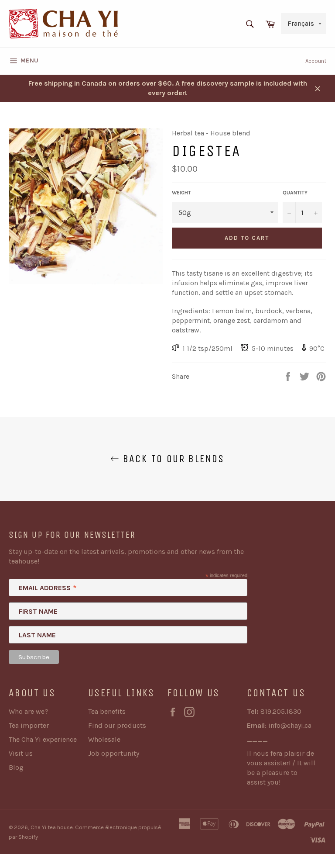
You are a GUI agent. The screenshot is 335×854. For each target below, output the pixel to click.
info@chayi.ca (289, 725)
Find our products (117, 725)
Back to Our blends (172, 459)
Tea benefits (107, 711)
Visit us (21, 753)
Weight (181, 193)
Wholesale (104, 739)
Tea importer (29, 725)
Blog (16, 767)
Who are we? (28, 711)
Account (315, 61)
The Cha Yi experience (43, 739)
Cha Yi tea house (52, 827)
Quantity (295, 193)
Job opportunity (113, 753)
